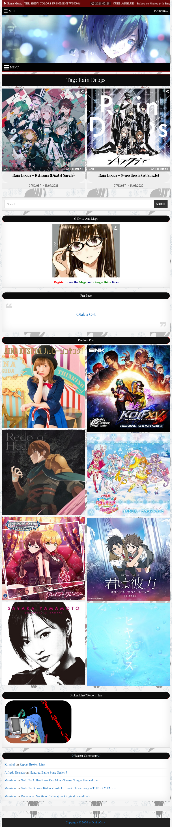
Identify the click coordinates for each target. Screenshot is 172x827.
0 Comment (76, 169)
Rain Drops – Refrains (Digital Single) (43, 175)
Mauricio (10, 780)
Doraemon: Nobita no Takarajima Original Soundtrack (55, 796)
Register (59, 282)
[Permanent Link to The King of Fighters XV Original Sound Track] (128, 388)
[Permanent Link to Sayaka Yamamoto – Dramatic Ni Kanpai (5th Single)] (43, 643)
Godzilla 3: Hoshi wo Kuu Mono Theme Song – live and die (59, 780)
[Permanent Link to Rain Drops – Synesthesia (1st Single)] (128, 130)
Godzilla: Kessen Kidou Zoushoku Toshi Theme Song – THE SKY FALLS (68, 788)
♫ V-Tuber (45, 100)
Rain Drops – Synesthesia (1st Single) (128, 175)
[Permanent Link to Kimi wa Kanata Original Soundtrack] (128, 559)
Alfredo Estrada (14, 772)
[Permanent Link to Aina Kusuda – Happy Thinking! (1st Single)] (43, 386)
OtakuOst (35, 185)
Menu (13, 11)
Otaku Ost (86, 314)
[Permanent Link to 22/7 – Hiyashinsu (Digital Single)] (128, 644)
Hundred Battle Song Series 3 (48, 772)
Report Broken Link (32, 764)
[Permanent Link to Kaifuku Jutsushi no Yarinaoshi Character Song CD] (43, 472)
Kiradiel (9, 764)
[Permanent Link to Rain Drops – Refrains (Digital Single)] (43, 130)
